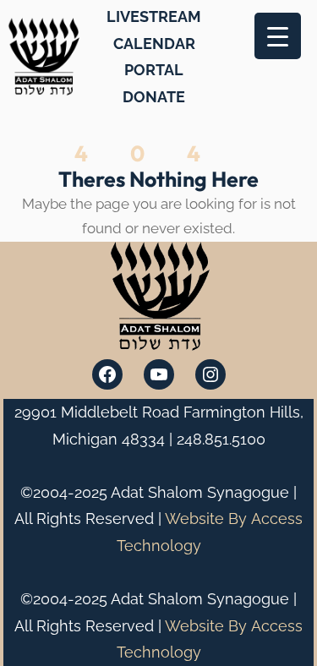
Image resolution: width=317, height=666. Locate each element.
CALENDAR (154, 43)
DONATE (154, 97)
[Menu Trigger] (277, 36)
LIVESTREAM (154, 16)
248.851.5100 (221, 439)
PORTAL (153, 70)
